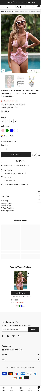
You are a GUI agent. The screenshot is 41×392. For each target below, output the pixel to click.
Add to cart (16, 155)
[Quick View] (28, 276)
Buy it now (20, 161)
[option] (20, 43)
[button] (34, 71)
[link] (10, 252)
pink (17, 306)
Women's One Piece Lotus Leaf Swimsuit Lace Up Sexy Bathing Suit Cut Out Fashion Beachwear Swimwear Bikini (20, 296)
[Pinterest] (14, 336)
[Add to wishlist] (34, 155)
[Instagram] (8, 336)
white (24, 306)
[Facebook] (3, 336)
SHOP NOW (32, 2)
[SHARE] (38, 155)
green (19, 306)
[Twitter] (19, 336)
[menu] (2, 7)
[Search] (7, 7)
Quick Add (20, 293)
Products (9, 12)
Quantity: (4, 145)
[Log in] (33, 7)
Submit (33, 329)
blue (22, 306)
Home (2, 12)
